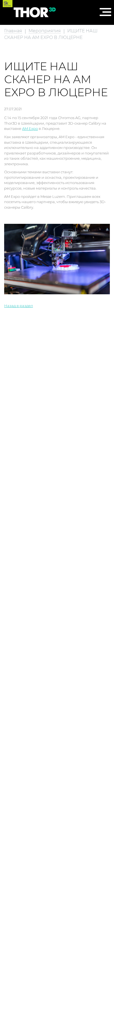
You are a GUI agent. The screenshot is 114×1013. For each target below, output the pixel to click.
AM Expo (30, 128)
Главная (13, 30)
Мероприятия (44, 30)
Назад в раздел (18, 305)
